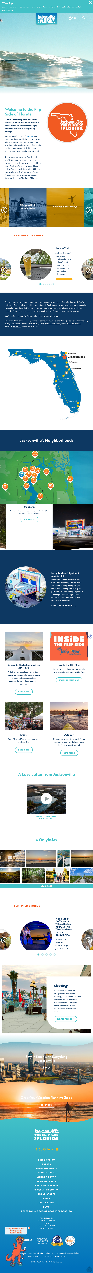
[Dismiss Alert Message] (90, 2)
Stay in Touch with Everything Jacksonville (15, 1230)
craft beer (17, 326)
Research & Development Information (46, 1211)
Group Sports (46, 1194)
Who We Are (46, 1203)
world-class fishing (59, 320)
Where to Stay (46, 1177)
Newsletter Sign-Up (46, 1190)
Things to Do (46, 1160)
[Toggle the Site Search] (83, 17)
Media (46, 1198)
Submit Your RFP (65, 1019)
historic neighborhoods (77, 320)
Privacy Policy (60, 1256)
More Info (7, 10)
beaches (29, 136)
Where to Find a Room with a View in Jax (24, 666)
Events (23, 734)
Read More (23, 692)
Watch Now (50, 1253)
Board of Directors (34, 1256)
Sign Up (46, 1068)
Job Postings (48, 1256)
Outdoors (69, 734)
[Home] (46, 19)
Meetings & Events (46, 1185)
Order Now (46, 1105)
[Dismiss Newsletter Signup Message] (29, 1228)
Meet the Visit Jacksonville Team (68, 1253)
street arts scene (53, 323)
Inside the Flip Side (69, 665)
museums (34, 323)
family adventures (12, 323)
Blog (46, 1207)
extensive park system (40, 320)
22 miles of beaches (22, 320)
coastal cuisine (74, 323)
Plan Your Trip (46, 1181)
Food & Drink (46, 1173)
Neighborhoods (46, 1168)
